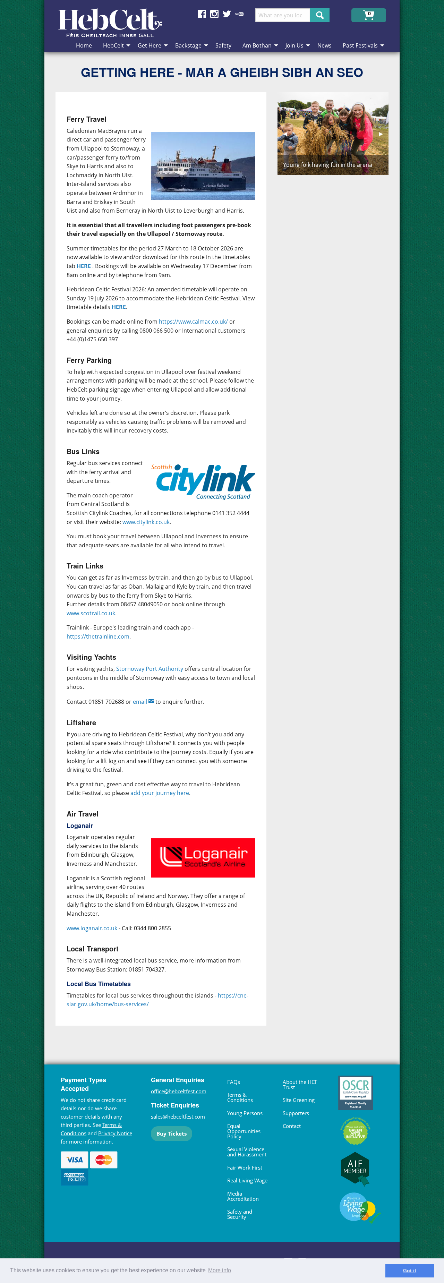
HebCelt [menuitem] (113, 45)
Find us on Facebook (201, 13)
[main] (167, 564)
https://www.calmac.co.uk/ (193, 321)
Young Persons (245, 1113)
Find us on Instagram (214, 13)
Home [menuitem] (84, 45)
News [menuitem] (324, 45)
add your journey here (159, 793)
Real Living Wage (247, 1180)
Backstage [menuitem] (188, 45)
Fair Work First (244, 1167)
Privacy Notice (115, 1133)
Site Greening (299, 1099)
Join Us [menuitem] (294, 45)
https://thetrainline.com (98, 636)
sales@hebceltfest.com (178, 1116)
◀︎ (288, 133)
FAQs (233, 1081)
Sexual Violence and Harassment (246, 1152)
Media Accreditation (243, 1196)
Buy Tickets (171, 1133)
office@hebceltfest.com (178, 1091)
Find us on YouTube (239, 13)
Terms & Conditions (240, 1097)
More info (219, 1270)
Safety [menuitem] (223, 45)
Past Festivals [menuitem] (360, 45)
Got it (409, 1270)
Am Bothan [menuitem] (257, 45)
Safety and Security (239, 1214)
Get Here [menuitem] (149, 45)
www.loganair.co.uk (92, 928)
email (140, 701)
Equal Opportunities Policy (244, 1131)
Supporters (296, 1113)
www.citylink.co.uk (146, 522)
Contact (292, 1125)
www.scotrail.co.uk (91, 613)
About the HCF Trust (300, 1084)
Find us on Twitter (226, 13)
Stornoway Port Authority (150, 669)
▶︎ (383, 133)
